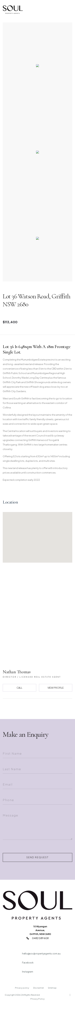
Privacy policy (22, 988)
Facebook (27, 962)
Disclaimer (38, 988)
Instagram (27, 971)
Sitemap (52, 988)
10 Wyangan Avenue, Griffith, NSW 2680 (40, 930)
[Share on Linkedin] (49, 707)
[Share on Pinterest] (41, 707)
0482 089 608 (40, 938)
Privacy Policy (37, 999)
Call (19, 687)
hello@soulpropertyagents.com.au (41, 953)
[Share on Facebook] (26, 707)
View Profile (56, 687)
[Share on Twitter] (34, 707)
